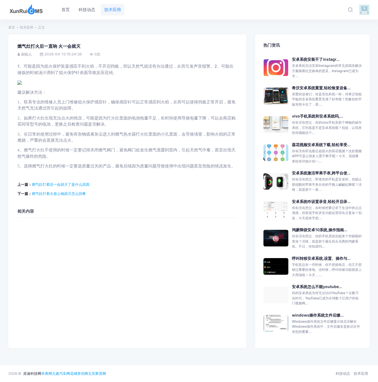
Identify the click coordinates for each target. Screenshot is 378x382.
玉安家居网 (97, 373)
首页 (11, 27)
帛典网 (46, 373)
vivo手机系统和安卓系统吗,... (317, 116)
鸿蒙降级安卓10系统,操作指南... (319, 229)
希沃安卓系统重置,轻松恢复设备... (321, 87)
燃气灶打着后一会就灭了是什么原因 (60, 184)
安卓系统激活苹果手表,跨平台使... (321, 172)
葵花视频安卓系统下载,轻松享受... (321, 144)
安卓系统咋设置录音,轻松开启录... (321, 201)
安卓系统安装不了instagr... (316, 59)
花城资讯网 (79, 373)
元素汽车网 (61, 373)
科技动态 (343, 373)
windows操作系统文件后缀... (318, 315)
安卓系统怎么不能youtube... (317, 286)
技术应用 (26, 27)
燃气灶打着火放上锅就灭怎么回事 (59, 193)
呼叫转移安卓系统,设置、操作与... (321, 258)
